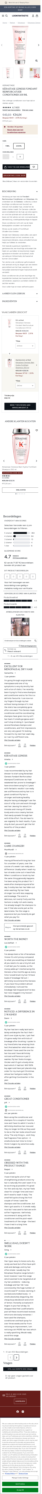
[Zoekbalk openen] (6, 16)
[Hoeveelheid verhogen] (20, 156)
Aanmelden (20, 1401)
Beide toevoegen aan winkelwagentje (20, 406)
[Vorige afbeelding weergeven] (1, 45)
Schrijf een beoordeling (11, 110)
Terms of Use (23, 1473)
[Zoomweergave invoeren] (36, 61)
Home (5, 23)
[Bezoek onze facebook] (17, 1411)
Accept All (20, 1490)
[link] (33, 16)
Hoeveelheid (8, 152)
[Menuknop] (2, 16)
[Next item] (36, 461)
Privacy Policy (10, 1473)
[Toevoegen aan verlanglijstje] (34, 166)
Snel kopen (21, 490)
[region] (20, 1456)
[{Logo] (20, 16)
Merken (12, 23)
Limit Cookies (20, 1484)
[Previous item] (4, 461)
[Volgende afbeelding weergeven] (38, 45)
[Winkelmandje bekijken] (37, 16)
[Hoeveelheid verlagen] (6, 156)
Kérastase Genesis (34, 23)
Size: (5, 141)
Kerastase (9, 85)
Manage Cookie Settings (20, 1478)
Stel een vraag (27, 110)
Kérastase (21, 23)
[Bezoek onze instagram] (22, 1411)
